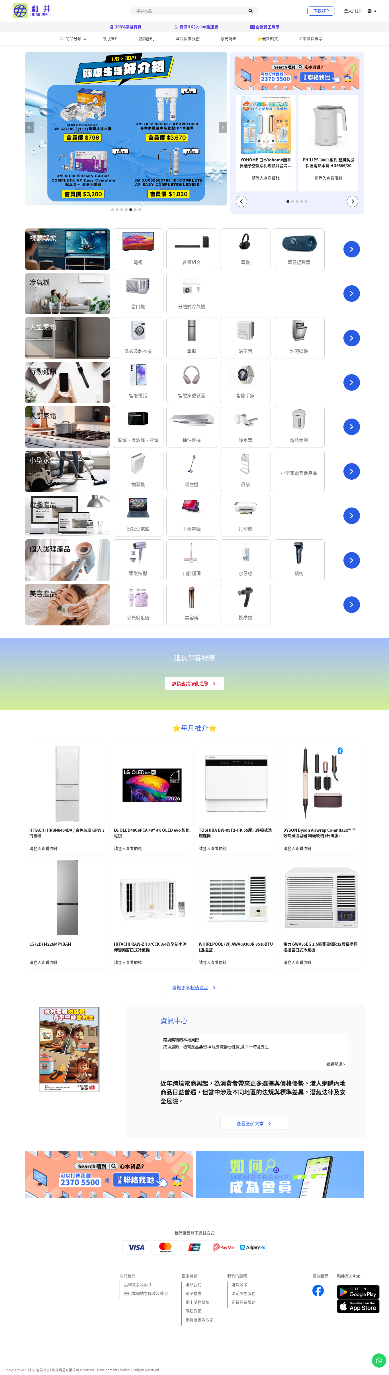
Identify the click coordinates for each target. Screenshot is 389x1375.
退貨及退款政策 (200, 1319)
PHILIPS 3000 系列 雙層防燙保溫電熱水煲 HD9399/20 (328, 162)
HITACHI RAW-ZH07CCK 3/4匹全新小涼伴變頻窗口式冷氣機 (150, 946)
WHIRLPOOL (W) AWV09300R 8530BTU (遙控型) (236, 946)
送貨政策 (239, 1284)
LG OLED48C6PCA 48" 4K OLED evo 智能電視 (152, 833)
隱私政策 (194, 1311)
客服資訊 (189, 1275)
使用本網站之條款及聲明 (146, 1293)
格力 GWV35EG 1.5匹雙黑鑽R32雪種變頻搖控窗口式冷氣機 (320, 946)
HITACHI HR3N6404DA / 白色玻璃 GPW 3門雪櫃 (67, 833)
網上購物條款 (198, 1302)
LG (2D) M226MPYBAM (50, 944)
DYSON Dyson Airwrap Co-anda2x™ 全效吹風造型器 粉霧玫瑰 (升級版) (319, 833)
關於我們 (128, 1275)
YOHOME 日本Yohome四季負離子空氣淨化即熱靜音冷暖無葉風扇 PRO (266, 163)
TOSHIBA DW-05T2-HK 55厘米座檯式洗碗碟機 (235, 833)
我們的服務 (237, 1275)
